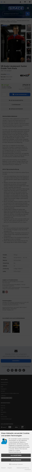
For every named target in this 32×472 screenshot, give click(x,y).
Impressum (28, 469)
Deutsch (3, 468)
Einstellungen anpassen (17, 464)
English (10, 468)
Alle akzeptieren (16, 455)
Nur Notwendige (16, 460)
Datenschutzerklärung (23, 468)
